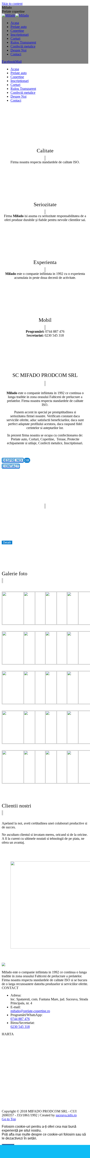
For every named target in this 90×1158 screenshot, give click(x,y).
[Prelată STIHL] (62, 623)
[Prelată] (18, 703)
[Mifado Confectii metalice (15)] (62, 782)
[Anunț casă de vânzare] (40, 623)
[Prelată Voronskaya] (62, 663)
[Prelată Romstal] (40, 663)
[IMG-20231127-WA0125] (18, 742)
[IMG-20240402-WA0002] (18, 663)
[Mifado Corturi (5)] (40, 782)
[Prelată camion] (40, 703)
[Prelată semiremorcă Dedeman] (62, 703)
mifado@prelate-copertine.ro (30, 1011)
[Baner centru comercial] (18, 623)
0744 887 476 (20, 1019)
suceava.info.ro (66, 1115)
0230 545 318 (20, 1027)
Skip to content (12, 3)
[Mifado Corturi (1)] (18, 782)
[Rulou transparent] (40, 742)
